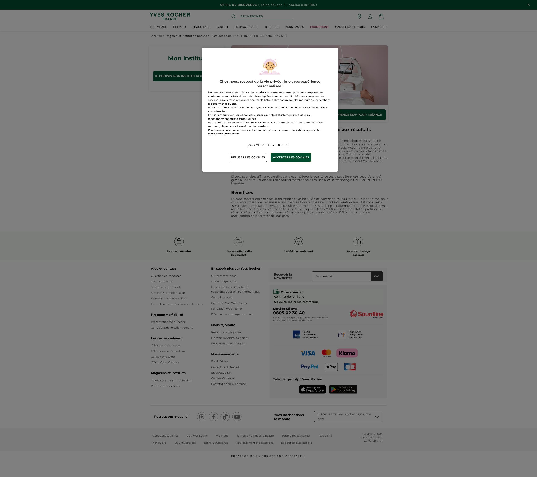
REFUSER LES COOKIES (248, 157)
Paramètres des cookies (268, 145)
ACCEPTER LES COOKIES (291, 157)
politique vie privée (227, 133)
